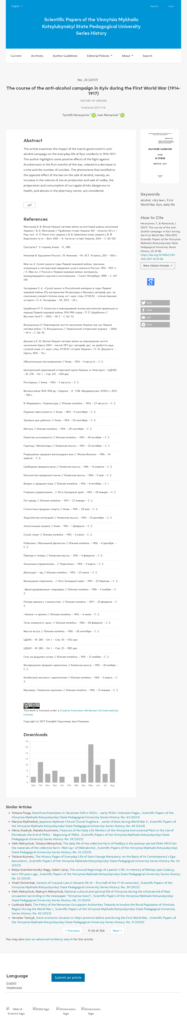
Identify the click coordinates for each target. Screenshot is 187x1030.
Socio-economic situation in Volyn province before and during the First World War (92, 917)
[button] (155, 303)
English (18, 6)
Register (154, 6)
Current (16, 55)
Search (147, 55)
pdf (29, 205)
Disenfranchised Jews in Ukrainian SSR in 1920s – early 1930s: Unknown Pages (86, 812)
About (126, 55)
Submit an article (68, 977)
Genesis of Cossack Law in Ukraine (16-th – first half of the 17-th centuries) (87, 882)
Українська (14, 987)
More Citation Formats (156, 265)
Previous (72, 930)
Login (171, 6)
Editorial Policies (98, 55)
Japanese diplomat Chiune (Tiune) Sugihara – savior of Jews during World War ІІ (93, 821)
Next (117, 930)
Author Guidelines (65, 55)
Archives (37, 55)
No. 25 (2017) (88, 80)
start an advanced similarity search (49, 939)
